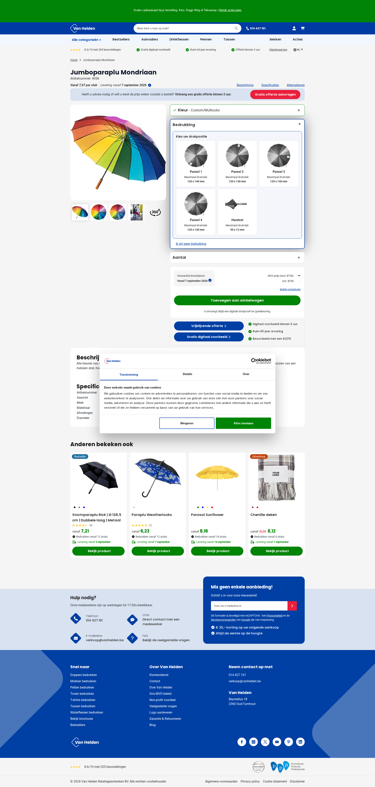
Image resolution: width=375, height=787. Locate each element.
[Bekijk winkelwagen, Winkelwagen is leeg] (303, 28)
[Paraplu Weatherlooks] (158, 478)
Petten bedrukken (82, 687)
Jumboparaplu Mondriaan (99, 60)
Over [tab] (246, 374)
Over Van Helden (160, 687)
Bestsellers (77, 725)
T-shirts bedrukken (82, 700)
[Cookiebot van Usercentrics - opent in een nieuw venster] (254, 361)
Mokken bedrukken (83, 681)
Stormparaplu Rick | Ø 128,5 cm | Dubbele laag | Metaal (96, 517)
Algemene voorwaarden (221, 781)
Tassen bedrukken (82, 706)
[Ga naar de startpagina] (82, 28)
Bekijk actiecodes (230, 10)
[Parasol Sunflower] (217, 478)
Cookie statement (275, 781)
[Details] (149, 85)
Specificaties (270, 85)
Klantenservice (278, 49)
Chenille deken (263, 514)
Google (245, 619)
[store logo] (128, 742)
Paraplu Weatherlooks (152, 514)
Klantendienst (158, 675)
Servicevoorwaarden (223, 619)
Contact (154, 681)
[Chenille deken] (276, 478)
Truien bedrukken (82, 694)
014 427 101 (257, 28)
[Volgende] (162, 154)
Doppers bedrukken (83, 675)
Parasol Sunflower (207, 514)
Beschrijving (245, 85)
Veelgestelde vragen (163, 706)
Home (74, 60)
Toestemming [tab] (129, 374)
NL (298, 49)
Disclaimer (297, 781)
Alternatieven (296, 85)
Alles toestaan (243, 423)
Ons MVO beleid (160, 694)
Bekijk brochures (81, 719)
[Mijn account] (294, 28)
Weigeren (186, 423)
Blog (152, 725)
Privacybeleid (274, 615)
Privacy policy (250, 781)
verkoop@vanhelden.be (245, 681)
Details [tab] (187, 374)
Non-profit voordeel (162, 700)
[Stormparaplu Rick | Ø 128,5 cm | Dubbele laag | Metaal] (98, 478)
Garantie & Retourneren (165, 719)
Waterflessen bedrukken (86, 712)
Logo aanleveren (160, 712)
